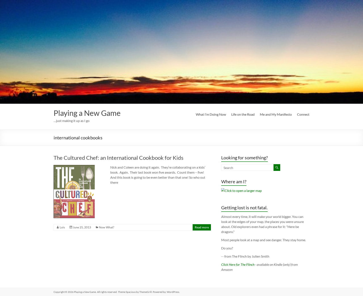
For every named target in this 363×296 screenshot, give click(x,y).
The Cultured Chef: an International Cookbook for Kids (118, 157)
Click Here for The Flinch (237, 264)
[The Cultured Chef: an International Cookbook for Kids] (74, 167)
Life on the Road (243, 114)
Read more (202, 227)
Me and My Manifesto (276, 114)
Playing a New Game (87, 113)
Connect (303, 114)
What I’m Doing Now (211, 114)
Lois (62, 227)
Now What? (106, 227)
